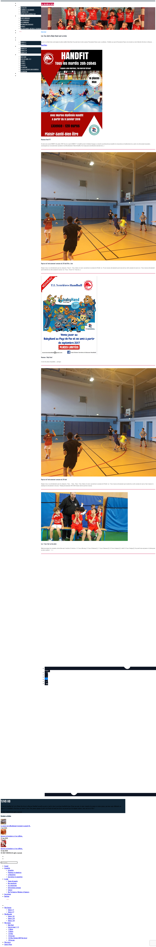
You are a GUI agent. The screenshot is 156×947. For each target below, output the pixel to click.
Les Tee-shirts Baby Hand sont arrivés (54, 35)
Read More (44, 45)
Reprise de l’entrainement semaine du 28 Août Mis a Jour (57, 263)
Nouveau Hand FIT (46, 139)
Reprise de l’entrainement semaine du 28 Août (54, 479)
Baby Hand (43, 32)
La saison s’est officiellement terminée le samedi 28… (16, 826)
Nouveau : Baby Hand (46, 357)
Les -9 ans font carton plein (48, 544)
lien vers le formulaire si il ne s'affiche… (12, 836)
